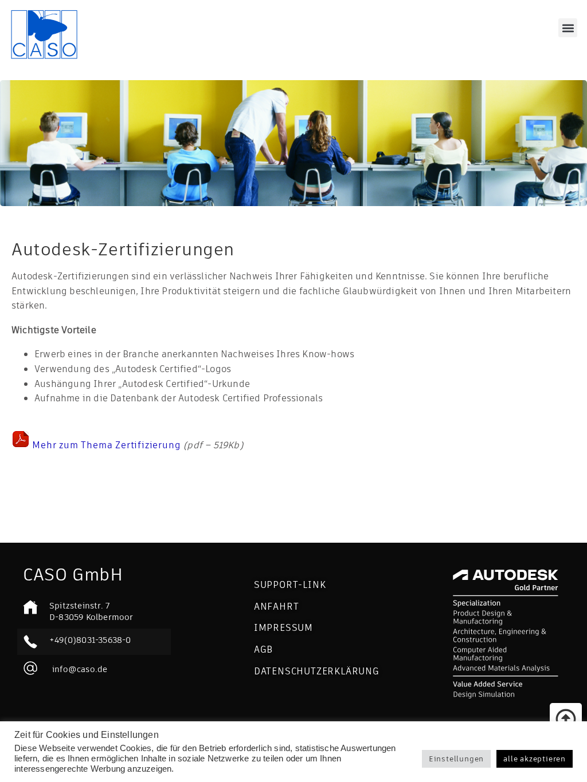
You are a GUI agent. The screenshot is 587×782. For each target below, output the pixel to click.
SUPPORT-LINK (290, 584)
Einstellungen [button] (456, 758)
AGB (263, 649)
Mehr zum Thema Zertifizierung (107, 445)
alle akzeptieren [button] (534, 758)
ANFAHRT (276, 606)
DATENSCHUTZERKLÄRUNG (316, 671)
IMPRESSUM (283, 627)
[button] (567, 27)
